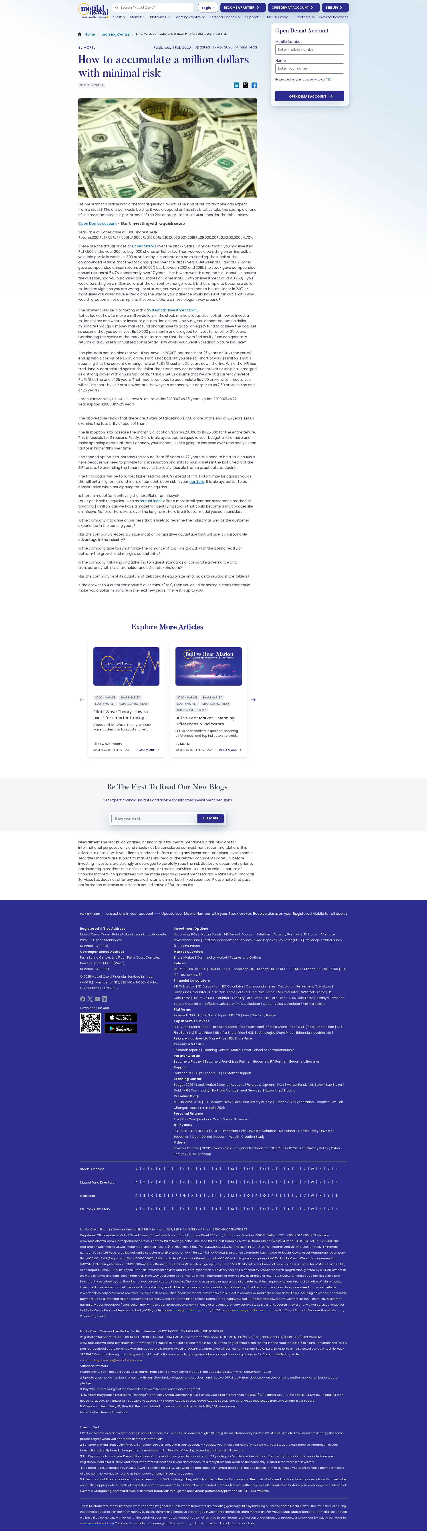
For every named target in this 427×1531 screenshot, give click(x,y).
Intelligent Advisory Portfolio (278, 934)
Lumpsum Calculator (190, 992)
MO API (234, 1015)
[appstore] (121, 1017)
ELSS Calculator (301, 998)
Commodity (200, 1090)
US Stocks (310, 934)
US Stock (316, 1084)
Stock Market (206, 1084)
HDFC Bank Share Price (191, 1027)
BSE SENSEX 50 (192, 975)
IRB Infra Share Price (230, 1032)
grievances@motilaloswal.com (187, 1310)
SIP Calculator (184, 986)
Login (206, 8)
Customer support (237, 1073)
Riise (246, 1015)
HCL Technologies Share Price (271, 1032)
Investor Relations (262, 1131)
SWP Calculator (313, 992)
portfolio (196, 481)
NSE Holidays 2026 (187, 1102)
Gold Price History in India (253, 1102)
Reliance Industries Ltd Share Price (200, 1038)
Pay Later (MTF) (290, 940)
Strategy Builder (264, 1015)
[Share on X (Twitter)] (245, 85)
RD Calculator (232, 986)
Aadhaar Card (209, 1119)
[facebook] (82, 1000)
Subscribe (210, 818)
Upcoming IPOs (185, 934)
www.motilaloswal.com (97, 1523)
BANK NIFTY (217, 969)
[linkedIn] (104, 1000)
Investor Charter (186, 1148)
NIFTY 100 (331, 969)
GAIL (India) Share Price (316, 1027)
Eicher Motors (144, 246)
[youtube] (97, 1000)
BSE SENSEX (197, 969)
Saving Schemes (236, 1119)
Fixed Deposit (264, 940)
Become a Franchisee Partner (228, 1061)
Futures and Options (246, 957)
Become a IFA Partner (270, 1061)
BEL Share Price (240, 1038)
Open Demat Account (290, 7)
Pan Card (189, 1119)
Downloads (242, 1148)
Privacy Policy (317, 1148)
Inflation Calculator (219, 1003)
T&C (329, 79)
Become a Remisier (304, 1061)
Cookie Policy (308, 1131)
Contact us (182, 1073)
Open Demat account (97, 223)
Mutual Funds (211, 934)
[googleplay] (121, 1028)
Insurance (192, 946)
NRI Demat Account (239, 934)
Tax (176, 1119)
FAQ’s (198, 1073)
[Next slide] (253, 699)
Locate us (212, 1073)
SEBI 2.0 (276, 1148)
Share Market (184, 957)
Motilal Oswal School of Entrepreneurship (262, 1050)
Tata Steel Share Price (228, 1027)
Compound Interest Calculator (270, 986)
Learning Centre (216, 1050)
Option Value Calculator (281, 1003)
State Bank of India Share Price (271, 1027)
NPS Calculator (249, 1003)
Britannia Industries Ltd (313, 1032)
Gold (177, 1090)
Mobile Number (288, 41)
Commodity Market (212, 957)
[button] (117, 7)
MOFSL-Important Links (228, 1131)
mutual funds (151, 501)
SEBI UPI (332, 7)
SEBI (192, 1131)
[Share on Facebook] (254, 85)
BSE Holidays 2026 (217, 1102)
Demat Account (231, 1084)
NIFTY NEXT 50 (281, 969)
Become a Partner (239, 7)
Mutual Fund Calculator (256, 992)
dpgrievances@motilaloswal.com (249, 1310)
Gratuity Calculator (247, 998)
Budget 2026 (183, 1084)
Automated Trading (280, 1090)
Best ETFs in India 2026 (207, 1108)
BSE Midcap (259, 969)
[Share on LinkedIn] (236, 85)
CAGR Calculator (222, 992)
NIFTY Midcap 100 (308, 969)
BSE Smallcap (238, 969)
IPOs (280, 1084)
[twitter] (90, 1000)
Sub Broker (334, 1084)
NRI (185, 1090)
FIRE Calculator (314, 1003)
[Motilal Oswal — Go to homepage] (93, 11)
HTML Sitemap (200, 1154)
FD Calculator (208, 986)
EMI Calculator (287, 992)
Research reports (187, 1050)
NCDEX (203, 1131)
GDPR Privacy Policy (217, 1148)
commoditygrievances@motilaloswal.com (111, 1360)
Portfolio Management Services (227, 940)
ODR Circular (295, 1148)
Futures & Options (261, 1084)
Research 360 (184, 1015)
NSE (184, 1131)
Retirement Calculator (313, 986)
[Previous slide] (81, 699)
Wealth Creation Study (247, 1136)
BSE (176, 1131)
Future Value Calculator (211, 998)
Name (280, 60)
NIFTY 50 (180, 969)
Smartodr (261, 1148)
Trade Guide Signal (212, 1015)
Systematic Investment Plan (172, 310)
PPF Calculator (275, 998)
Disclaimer (287, 1131)
